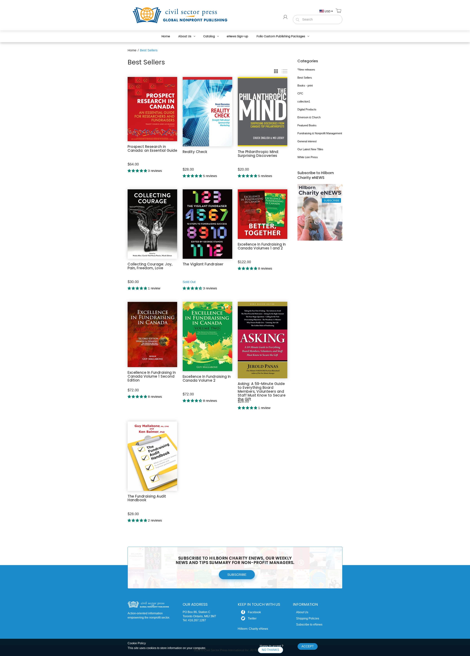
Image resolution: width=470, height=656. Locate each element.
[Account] (285, 17)
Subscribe (236, 574)
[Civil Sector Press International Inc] (180, 14)
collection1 (303, 101)
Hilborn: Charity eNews (253, 628)
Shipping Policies (307, 618)
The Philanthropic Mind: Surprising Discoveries (258, 153)
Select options (262, 169)
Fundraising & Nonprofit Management (319, 133)
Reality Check (195, 151)
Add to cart (152, 163)
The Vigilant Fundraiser (203, 264)
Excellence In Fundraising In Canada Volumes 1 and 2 (262, 246)
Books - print (305, 85)
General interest (307, 141)
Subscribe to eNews (309, 624)
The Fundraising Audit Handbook (147, 498)
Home (132, 50)
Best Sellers (304, 77)
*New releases (306, 69)
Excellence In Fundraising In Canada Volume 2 (207, 378)
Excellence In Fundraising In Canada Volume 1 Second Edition (152, 376)
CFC (300, 93)
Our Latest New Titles (310, 149)
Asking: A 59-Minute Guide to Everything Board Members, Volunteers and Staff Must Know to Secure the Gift (262, 391)
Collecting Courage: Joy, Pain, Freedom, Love (150, 266)
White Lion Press (307, 157)
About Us (302, 612)
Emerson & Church (309, 117)
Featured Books (307, 125)
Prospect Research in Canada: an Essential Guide (152, 148)
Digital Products (306, 109)
